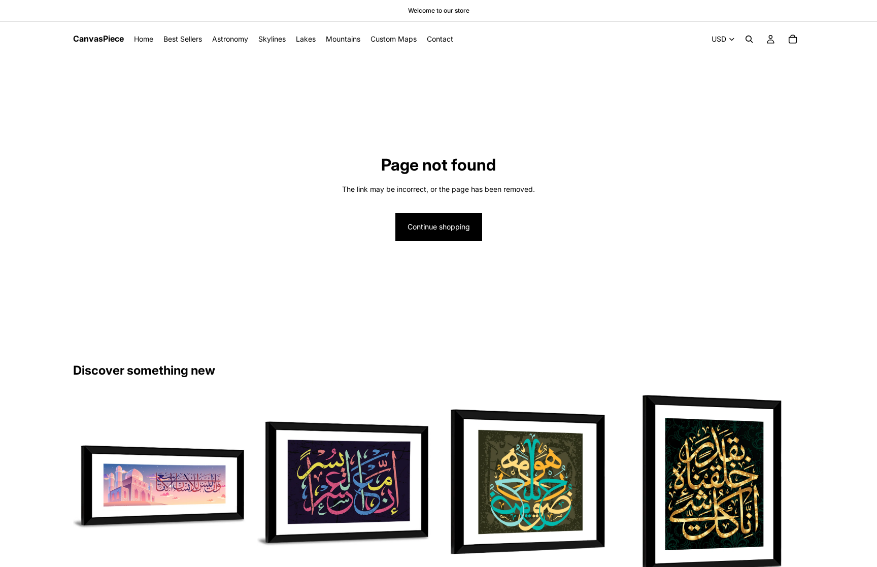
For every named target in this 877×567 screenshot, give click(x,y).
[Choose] (235, 553)
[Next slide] (236, 484)
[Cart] (793, 39)
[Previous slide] (88, 484)
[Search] (749, 39)
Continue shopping (439, 226)
